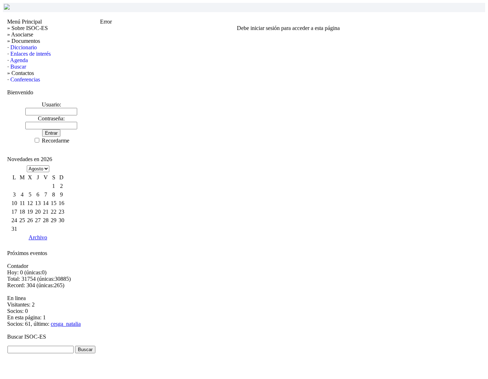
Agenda (19, 60)
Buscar (18, 67)
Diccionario (23, 47)
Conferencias (25, 79)
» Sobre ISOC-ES (27, 28)
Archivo (38, 237)
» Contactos (20, 73)
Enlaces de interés (30, 54)
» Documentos (23, 41)
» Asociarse (20, 34)
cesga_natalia (66, 324)
